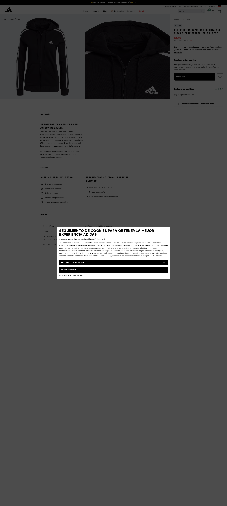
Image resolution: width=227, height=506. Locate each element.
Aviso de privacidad (99, 253)
